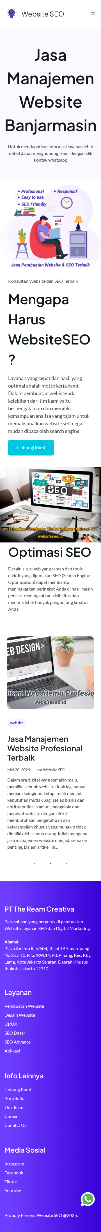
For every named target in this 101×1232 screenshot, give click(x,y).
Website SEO (43, 14)
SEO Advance (17, 1041)
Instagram (14, 1163)
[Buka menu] (93, 13)
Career (11, 1116)
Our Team (13, 1107)
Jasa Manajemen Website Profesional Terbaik (44, 748)
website (17, 722)
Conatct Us (15, 1125)
